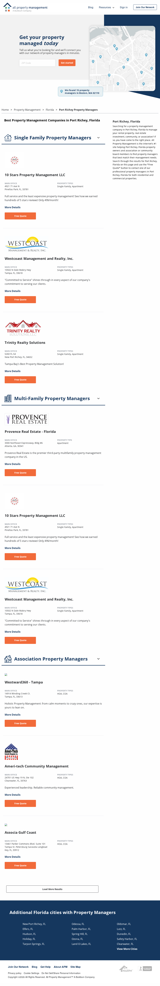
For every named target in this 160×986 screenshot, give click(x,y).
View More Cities (127, 949)
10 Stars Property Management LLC (35, 174)
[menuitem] (145, 7)
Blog (34, 967)
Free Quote (20, 215)
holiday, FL (29, 939)
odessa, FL (78, 924)
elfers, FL (28, 929)
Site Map (75, 967)
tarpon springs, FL (34, 944)
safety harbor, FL (127, 939)
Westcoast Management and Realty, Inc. (39, 258)
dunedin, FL (124, 934)
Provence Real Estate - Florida (30, 431)
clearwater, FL (125, 944)
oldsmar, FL (124, 924)
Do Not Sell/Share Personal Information (61, 973)
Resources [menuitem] (105, 7)
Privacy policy (14, 973)
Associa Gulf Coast (20, 832)
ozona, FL (77, 939)
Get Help (45, 967)
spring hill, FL (80, 934)
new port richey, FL (34, 924)
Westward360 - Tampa (24, 682)
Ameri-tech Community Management (37, 766)
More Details (12, 207)
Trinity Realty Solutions (25, 342)
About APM (60, 967)
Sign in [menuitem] (124, 7)
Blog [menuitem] (90, 7)
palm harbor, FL (81, 929)
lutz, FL (121, 929)
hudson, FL (29, 934)
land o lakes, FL (81, 944)
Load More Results (52, 889)
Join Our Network (18, 967)
